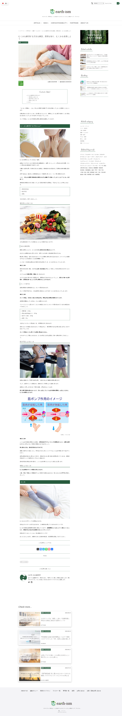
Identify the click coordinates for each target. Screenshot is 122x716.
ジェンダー (90, 159)
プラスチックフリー (85, 163)
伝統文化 (91, 167)
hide (48, 92)
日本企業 (103, 172)
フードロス (91, 161)
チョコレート (97, 159)
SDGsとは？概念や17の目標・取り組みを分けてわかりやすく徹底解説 (97, 82)
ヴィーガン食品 (102, 165)
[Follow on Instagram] (32, 582)
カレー (89, 156)
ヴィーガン (95, 165)
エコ (92, 154)
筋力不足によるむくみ (34, 98)
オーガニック (83, 156)
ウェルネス (88, 154)
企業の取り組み (84, 167)
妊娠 (92, 170)
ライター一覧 (56, 690)
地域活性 (101, 167)
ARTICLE (37, 23)
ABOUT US (84, 23)
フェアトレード (84, 161)
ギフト (93, 156)
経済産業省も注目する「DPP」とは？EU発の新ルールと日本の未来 (97, 61)
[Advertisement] (44, 592)
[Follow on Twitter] (29, 582)
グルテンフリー (99, 156)
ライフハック (83, 165)
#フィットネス (24, 562)
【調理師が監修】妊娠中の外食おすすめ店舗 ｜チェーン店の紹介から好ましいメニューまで (97, 88)
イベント (82, 154)
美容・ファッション (84, 143)
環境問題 (82, 141)
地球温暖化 (88, 170)
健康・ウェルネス (23, 42)
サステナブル (83, 159)
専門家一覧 (66, 690)
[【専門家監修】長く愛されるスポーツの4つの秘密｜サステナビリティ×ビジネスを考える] (29, 674)
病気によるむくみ (33, 100)
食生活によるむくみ (33, 97)
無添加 (81, 174)
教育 (88, 172)
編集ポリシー (34, 690)
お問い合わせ (80, 690)
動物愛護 (96, 167)
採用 (73, 690)
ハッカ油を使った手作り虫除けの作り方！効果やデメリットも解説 (97, 94)
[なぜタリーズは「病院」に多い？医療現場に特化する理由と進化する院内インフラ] (29, 619)
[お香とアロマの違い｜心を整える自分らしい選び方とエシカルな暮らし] (29, 656)
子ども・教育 (83, 136)
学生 (102, 170)
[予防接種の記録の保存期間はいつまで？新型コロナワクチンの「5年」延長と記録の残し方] (29, 637)
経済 (93, 174)
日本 (99, 172)
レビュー (89, 165)
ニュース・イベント (84, 126)
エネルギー (102, 154)
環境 (85, 174)
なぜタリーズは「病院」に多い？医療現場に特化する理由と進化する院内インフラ (97, 67)
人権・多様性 (83, 130)
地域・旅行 (82, 134)
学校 (99, 170)
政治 (85, 172)
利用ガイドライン (45, 690)
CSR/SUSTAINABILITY (59, 23)
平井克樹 (44, 625)
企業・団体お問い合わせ (94, 690)
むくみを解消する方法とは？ (33, 95)
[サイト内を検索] (118, 3)
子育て (96, 170)
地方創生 (82, 170)
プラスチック (98, 161)
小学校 (81, 172)
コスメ (105, 156)
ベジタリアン (102, 163)
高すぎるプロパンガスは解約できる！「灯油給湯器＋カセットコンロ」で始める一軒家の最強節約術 (97, 56)
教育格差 (92, 172)
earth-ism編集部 (34, 575)
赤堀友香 (44, 643)
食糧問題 (97, 174)
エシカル (96, 154)
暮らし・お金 (83, 139)
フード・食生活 (83, 128)
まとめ (28, 102)
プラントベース (94, 163)
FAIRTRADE (74, 23)
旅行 (96, 172)
